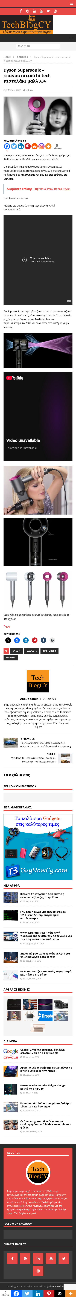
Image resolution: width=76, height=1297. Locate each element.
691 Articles (49, 699)
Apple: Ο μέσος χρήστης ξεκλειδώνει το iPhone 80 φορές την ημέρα (46, 1069)
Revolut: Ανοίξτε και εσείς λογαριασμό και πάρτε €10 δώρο (45, 973)
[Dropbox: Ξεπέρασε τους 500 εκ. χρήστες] (45, 1016)
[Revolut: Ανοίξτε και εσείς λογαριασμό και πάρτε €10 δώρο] (11, 975)
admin (29, 90)
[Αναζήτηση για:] (38, 46)
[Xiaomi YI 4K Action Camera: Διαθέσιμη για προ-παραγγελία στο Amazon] (30, 1016)
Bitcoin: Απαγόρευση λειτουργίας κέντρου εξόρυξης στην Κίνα (42, 895)
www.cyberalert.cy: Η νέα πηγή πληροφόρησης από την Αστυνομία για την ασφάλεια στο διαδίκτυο (46, 936)
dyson (16, 650)
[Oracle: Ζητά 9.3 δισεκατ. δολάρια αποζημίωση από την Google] (11, 1053)
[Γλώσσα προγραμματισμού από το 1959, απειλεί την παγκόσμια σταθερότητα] (11, 915)
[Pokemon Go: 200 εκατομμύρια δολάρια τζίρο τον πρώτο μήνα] (61, 1016)
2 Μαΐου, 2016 (13, 90)
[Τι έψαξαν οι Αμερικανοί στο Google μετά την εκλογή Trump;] (30, 1004)
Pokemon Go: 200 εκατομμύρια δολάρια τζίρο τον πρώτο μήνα (46, 1105)
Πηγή (7, 626)
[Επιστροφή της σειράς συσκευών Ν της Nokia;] (14, 1004)
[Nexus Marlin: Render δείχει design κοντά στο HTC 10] (11, 1089)
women (10, 657)
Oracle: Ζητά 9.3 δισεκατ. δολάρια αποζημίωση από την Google (42, 1051)
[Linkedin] (21, 146)
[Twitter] (48, 11)
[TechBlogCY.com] (26, 32)
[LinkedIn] (34, 11)
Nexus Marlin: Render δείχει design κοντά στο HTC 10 (43, 1087)
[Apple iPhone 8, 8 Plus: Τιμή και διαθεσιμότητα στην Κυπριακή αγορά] (38, 1028)
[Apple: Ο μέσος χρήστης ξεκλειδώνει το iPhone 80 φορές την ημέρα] (11, 1071)
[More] (48, 146)
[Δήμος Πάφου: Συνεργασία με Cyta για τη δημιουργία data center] (11, 957)
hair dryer (49, 650)
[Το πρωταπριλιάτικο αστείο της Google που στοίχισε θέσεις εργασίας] (14, 1016)
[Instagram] (55, 11)
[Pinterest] (28, 11)
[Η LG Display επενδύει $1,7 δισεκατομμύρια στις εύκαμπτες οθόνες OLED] (45, 1004)
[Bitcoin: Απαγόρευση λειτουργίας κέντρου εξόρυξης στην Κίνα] (11, 897)
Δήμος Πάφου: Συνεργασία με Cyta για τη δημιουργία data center (45, 955)
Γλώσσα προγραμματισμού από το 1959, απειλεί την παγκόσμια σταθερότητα (43, 915)
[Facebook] (21, 11)
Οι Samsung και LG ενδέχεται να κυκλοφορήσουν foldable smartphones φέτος (45, 1124)
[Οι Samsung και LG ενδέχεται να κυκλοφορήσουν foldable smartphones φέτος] (11, 1125)
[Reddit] (34, 146)
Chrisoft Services (61, 1286)
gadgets (32, 650)
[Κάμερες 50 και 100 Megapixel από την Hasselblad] (61, 1004)
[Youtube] (41, 11)
